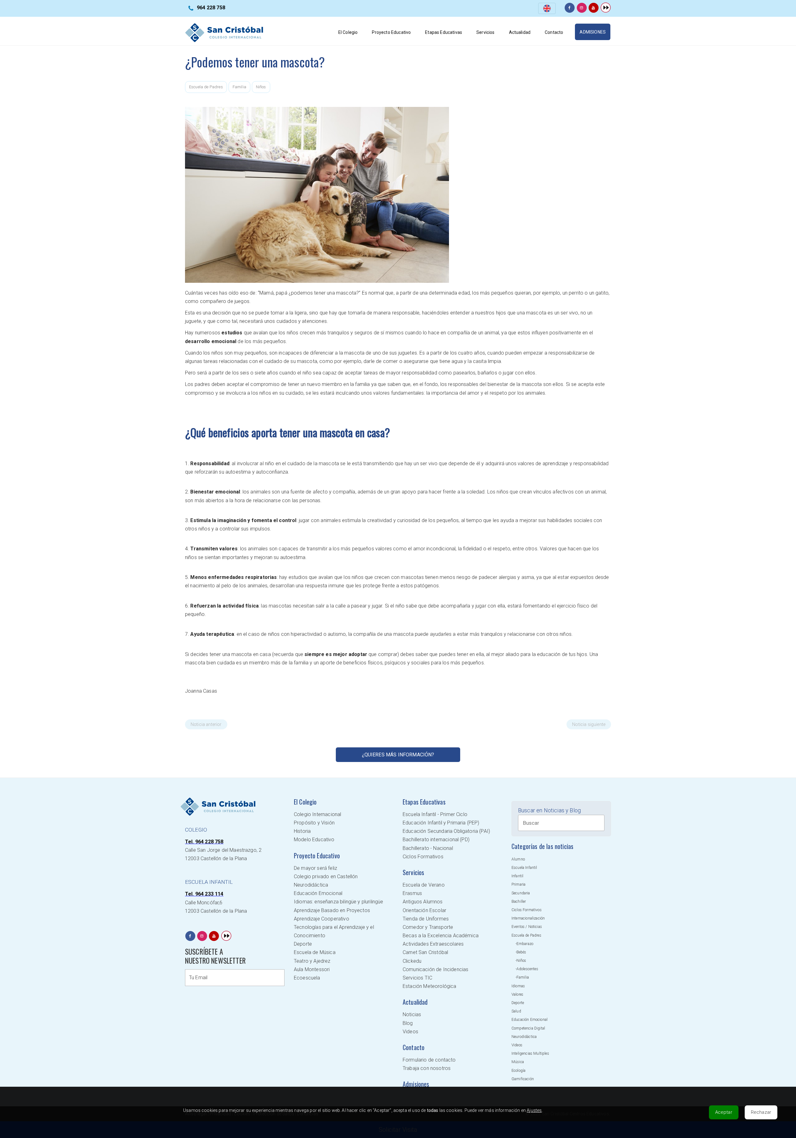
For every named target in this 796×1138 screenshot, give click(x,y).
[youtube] (594, 8)
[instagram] (582, 8)
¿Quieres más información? (398, 755)
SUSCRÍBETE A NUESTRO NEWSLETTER (215, 956)
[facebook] (570, 8)
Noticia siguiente (588, 724)
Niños (261, 87)
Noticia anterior (206, 724)
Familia (239, 87)
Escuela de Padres (206, 87)
